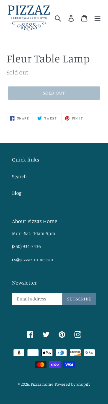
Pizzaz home (42, 384)
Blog (17, 193)
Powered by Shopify (73, 384)
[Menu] (97, 18)
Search (19, 176)
